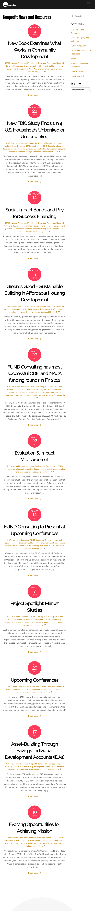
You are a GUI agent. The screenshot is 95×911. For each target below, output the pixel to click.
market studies (59, 469)
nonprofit (27, 72)
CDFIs (51, 66)
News (73, 59)
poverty (35, 72)
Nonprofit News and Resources (42, 143)
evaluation (29, 469)
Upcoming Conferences (34, 680)
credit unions (36, 146)
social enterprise (31, 846)
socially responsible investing (31, 231)
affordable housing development (36, 309)
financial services (25, 149)
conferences (60, 543)
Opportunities (77, 71)
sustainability (47, 312)
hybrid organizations (13, 843)
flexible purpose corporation (53, 840)
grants (19, 395)
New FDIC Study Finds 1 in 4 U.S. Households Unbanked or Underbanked (34, 129)
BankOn (15, 146)
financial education (56, 146)
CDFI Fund (43, 66)
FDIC (45, 146)
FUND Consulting (37, 387)
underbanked (47, 152)
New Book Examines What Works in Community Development (34, 49)
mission (61, 843)
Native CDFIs (51, 395)
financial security (10, 149)
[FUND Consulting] (9, 5)
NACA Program (38, 395)
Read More (33, 95)
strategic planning (39, 472)
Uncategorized (30, 66)
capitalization (21, 543)
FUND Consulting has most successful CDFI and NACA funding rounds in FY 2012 (34, 373)
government (10, 229)
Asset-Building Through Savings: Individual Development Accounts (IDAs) (34, 750)
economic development (55, 226)
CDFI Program (40, 389)
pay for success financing (35, 229)
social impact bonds (55, 229)
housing (37, 312)
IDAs (35, 149)
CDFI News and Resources (15, 63)
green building (27, 312)
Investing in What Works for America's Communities (40, 69)
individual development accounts (52, 149)
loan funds (27, 395)
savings (29, 152)
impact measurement (43, 469)
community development (34, 226)
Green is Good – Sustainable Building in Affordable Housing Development (34, 293)
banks (22, 146)
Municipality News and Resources (41, 63)
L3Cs (25, 843)
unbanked (37, 152)
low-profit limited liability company (42, 843)
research (21, 152)
